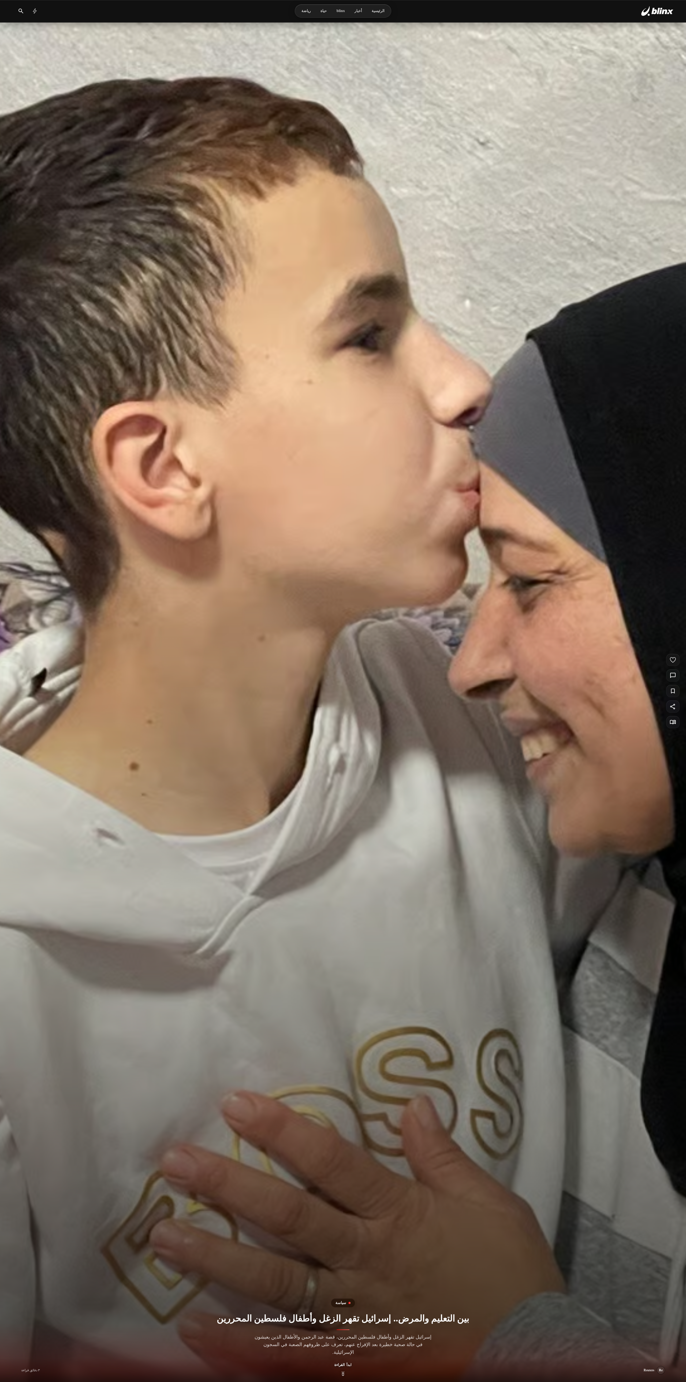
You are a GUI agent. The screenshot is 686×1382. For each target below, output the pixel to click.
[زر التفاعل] (673, 660)
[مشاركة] (672, 706)
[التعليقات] (672, 675)
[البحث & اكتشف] (21, 11)
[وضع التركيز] (673, 722)
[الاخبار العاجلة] (35, 11)
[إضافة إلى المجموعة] (672, 691)
